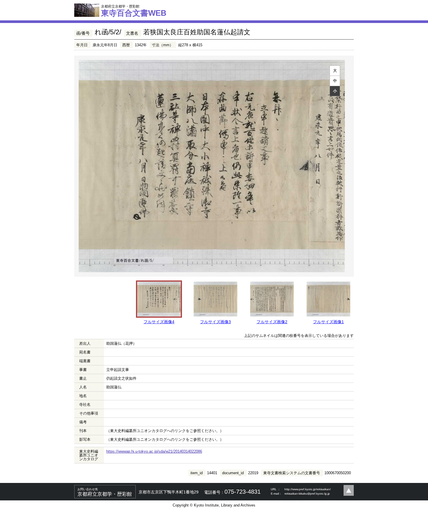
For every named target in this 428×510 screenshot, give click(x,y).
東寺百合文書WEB (134, 10)
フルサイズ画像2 (272, 321)
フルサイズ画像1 (328, 321)
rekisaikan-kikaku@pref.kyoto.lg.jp (307, 493)
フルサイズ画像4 (159, 321)
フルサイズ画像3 (215, 321)
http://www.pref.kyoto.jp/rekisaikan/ (307, 489)
